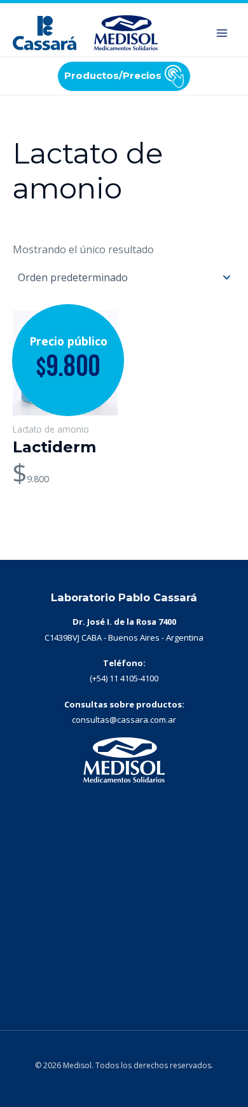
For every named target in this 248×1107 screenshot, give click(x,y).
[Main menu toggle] (222, 33)
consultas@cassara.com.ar (124, 719)
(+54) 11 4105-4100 (124, 678)
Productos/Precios (113, 75)
